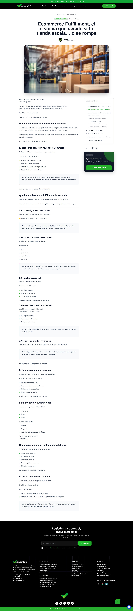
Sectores (65, 6)
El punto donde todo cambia (94, 140)
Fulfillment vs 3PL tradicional (94, 134)
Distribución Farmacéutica (80, 572)
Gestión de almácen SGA (47, 568)
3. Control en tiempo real (94, 121)
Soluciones (45, 6)
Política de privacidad (103, 574)
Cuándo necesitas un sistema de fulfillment (98, 137)
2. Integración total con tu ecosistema (97, 118)
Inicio (58, 14)
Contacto (100, 570)
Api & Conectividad (45, 586)
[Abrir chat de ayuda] (129, 607)
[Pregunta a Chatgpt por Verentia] (99, 584)
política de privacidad (54, 547)
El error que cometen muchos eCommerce (98, 109)
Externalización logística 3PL (48, 566)
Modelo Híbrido (44, 572)
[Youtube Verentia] (68, 603)
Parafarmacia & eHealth (79, 574)
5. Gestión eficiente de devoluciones (97, 126)
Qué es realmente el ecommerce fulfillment (98, 106)
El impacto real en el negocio (94, 130)
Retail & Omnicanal (77, 566)
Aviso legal (100, 572)
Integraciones (76, 6)
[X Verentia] (60, 603)
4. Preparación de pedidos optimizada (98, 124)
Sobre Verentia (101, 566)
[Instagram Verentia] (64, 603)
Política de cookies (103, 576)
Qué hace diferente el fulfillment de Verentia (98, 113)
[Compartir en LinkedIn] (92, 148)
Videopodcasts (101, 564)
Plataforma (55, 6)
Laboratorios (75, 570)
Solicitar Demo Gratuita (99, 167)
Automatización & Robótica (48, 582)
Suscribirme (85, 543)
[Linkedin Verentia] (72, 603)
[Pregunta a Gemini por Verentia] (103, 584)
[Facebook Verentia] (56, 603)
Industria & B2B (76, 568)
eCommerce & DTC (77, 564)
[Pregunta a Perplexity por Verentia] (107, 584)
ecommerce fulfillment (28, 128)
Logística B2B (43, 570)
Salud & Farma (76, 576)
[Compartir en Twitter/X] (96, 148)
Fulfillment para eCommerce (48, 564)
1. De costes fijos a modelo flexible (96, 116)
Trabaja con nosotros (103, 568)
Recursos (86, 6)
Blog (63, 14)
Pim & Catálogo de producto (48, 579)
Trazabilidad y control (46, 581)
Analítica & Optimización (47, 584)
